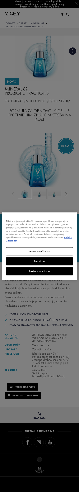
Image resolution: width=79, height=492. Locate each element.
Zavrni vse (39, 261)
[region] (39, 246)
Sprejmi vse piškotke (39, 271)
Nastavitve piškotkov (39, 251)
